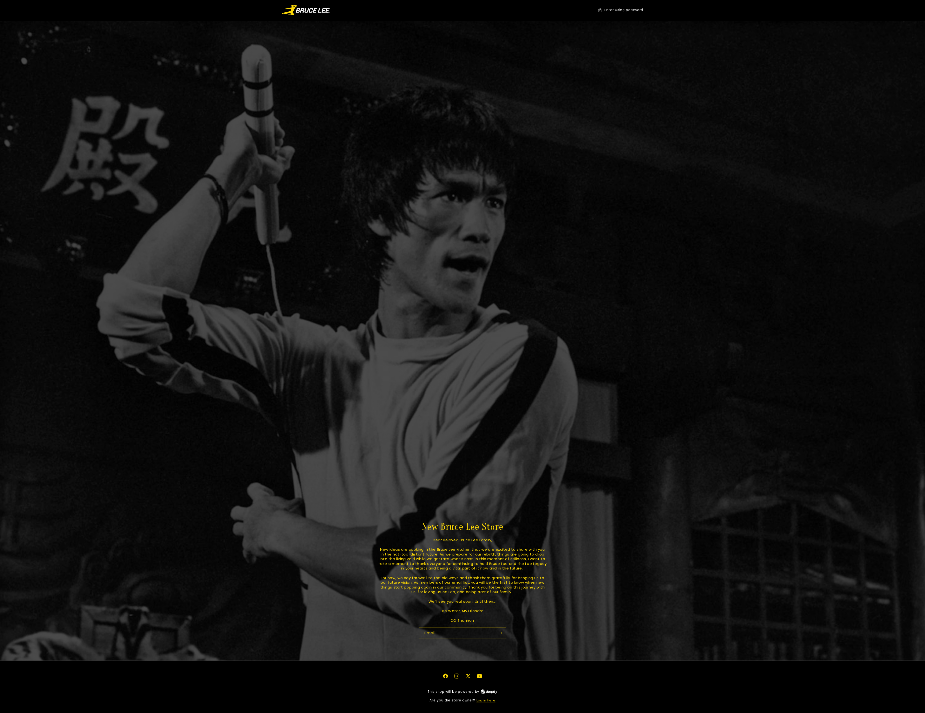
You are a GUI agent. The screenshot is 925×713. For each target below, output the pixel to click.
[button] (620, 10)
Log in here (486, 700)
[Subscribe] (500, 633)
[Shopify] (489, 691)
